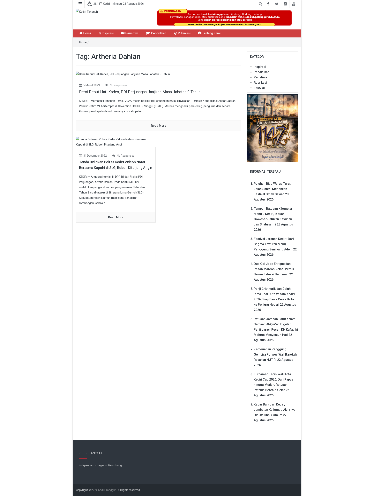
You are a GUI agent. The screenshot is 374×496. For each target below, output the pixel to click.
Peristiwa (131, 33)
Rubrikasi (184, 33)
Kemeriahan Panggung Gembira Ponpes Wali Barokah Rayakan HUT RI (275, 354)
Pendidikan (158, 33)
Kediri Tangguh (107, 490)
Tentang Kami (211, 33)
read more (158, 125)
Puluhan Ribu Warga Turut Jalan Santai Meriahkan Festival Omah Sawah (272, 189)
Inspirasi (107, 33)
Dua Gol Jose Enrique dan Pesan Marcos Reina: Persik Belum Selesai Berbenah (274, 269)
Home (86, 33)
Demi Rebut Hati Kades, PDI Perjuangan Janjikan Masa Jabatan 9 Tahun (139, 92)
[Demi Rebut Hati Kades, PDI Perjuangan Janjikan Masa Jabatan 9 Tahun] (123, 74)
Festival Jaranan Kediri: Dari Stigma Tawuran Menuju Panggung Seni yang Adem (274, 244)
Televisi (259, 88)
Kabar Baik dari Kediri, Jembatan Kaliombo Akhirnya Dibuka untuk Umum (274, 410)
